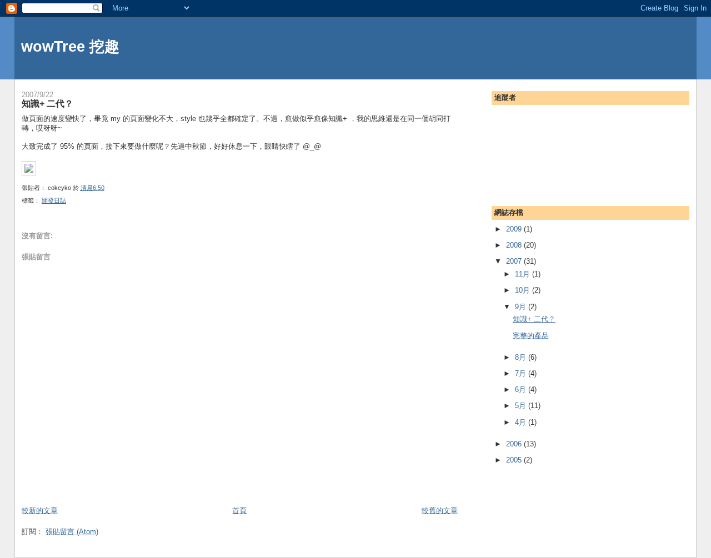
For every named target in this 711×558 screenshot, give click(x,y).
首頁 (239, 510)
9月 (521, 307)
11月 (523, 274)
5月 (521, 405)
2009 (515, 229)
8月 (521, 357)
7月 (521, 373)
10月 (523, 290)
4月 (521, 422)
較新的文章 (40, 510)
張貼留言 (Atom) (72, 531)
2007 (515, 261)
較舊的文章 (440, 510)
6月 (521, 389)
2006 (515, 444)
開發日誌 (54, 200)
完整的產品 (531, 335)
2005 (515, 460)
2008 (515, 245)
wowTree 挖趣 (70, 46)
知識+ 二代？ (47, 103)
